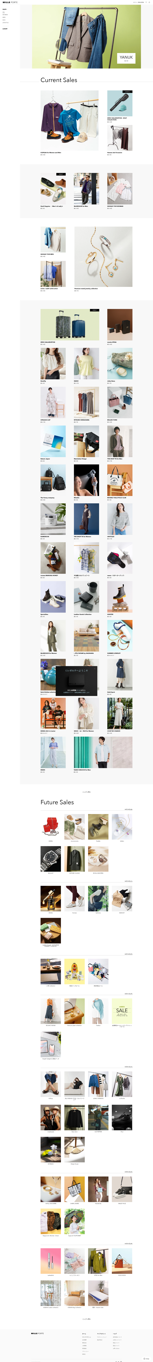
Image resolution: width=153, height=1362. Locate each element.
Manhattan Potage (80, 459)
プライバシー (85, 1351)
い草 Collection (50, 986)
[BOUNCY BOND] (51, 1011)
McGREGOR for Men (81, 206)
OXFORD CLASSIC (74, 873)
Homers (74, 913)
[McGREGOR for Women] (53, 635)
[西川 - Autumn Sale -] (98, 1293)
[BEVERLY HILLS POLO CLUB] (119, 480)
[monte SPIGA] (119, 324)
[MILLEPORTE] (10, 2)
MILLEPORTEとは (86, 1337)
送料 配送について (117, 1337)
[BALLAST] (51, 859)
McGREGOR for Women (49, 653)
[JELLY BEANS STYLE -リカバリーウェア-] (74, 1084)
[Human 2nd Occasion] (119, 138)
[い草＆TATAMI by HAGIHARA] (86, 635)
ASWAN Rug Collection (74, 1307)
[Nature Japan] (53, 441)
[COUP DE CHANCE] (119, 713)
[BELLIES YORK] (119, 402)
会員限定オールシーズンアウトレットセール (122, 1026)
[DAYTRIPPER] (98, 1117)
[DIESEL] (51, 827)
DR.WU (51, 913)
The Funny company (47, 498)
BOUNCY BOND (51, 1025)
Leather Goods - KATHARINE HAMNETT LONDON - (51, 946)
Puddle (98, 841)
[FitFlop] (51, 1084)
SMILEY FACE (122, 1203)
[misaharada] (51, 1117)
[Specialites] (53, 597)
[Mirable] (86, 480)
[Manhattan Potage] (86, 441)
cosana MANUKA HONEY (49, 575)
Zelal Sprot (111, 692)
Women (5, 15)
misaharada (51, 1131)
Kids (4, 20)
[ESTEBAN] (51, 1149)
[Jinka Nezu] (119, 363)
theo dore (74, 1131)
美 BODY (122, 913)
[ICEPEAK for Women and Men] (70, 120)
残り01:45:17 (110, 655)
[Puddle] (98, 827)
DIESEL (51, 841)
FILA (122, 1131)
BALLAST (50, 873)
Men (4, 17)
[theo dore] (74, 1117)
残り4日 (43, 577)
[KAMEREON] (53, 519)
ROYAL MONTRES (98, 873)
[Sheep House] (74, 1149)
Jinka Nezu (111, 381)
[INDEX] (53, 752)
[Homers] (74, 898)
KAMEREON (45, 537)
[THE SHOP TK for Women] (86, 519)
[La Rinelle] (122, 1084)
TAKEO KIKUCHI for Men (82, 770)
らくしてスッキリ (75, 1275)
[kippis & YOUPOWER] (74, 1221)
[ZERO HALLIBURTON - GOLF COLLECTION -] (119, 103)
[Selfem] (122, 827)
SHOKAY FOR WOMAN (115, 206)
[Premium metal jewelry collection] (103, 257)
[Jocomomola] (74, 827)
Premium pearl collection (74, 1025)
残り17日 (76, 383)
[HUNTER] (119, 597)
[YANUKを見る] (86, 36)
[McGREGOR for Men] (86, 188)
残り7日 (76, 290)
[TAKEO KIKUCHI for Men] (103, 752)
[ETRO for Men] (98, 1261)
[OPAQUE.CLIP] (53, 402)
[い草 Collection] (51, 971)
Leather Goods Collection (82, 614)
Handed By (98, 1203)
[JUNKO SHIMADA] (98, 1084)
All (4, 12)
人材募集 (84, 1345)
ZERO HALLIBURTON (48, 342)
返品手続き (99, 1339)
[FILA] (122, 1117)
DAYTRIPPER (98, 1131)
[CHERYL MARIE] (74, 1189)
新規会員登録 (141, 2)
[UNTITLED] (119, 519)
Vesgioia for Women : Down (51, 1235)
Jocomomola (74, 841)
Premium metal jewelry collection (86, 289)
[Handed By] (98, 1189)
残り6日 (43, 461)
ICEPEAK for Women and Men (51, 153)
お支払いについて (117, 1339)
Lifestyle (5, 23)
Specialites (44, 614)
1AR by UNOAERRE (50, 1203)
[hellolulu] (98, 898)
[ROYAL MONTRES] (98, 859)
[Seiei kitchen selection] (53, 674)
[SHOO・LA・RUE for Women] (86, 713)
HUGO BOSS (122, 1275)
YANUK (126, 57)
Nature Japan (45, 459)
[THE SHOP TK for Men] (119, 441)
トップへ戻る (86, 791)
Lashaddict (51, 1275)
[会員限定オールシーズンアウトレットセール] (122, 1011)
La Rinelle (122, 1098)
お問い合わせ (116, 1348)
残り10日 (43, 154)
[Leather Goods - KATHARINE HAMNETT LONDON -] (51, 930)
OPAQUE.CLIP (45, 420)
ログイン (135, 2)
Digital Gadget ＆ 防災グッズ (50, 1058)
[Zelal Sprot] (119, 674)
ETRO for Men (98, 1275)
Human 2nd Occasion (114, 153)
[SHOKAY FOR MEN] (53, 239)
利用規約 (84, 1348)
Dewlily (43, 381)
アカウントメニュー (102, 1337)
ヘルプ (115, 1333)
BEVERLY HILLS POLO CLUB (116, 498)
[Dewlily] (53, 363)
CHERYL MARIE (74, 1203)
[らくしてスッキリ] (74, 1261)
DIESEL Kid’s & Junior (48, 731)
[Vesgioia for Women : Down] (51, 1221)
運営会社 (84, 1342)
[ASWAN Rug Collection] (74, 1293)
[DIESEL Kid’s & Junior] (53, 713)
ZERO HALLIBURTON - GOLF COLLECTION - (117, 119)
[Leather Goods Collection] (86, 597)
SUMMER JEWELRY (114, 653)
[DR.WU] (51, 898)
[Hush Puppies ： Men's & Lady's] (53, 188)
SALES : (5, 9)
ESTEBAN (50, 1164)
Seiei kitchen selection (48, 692)
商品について (116, 1342)
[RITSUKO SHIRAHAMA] (86, 402)
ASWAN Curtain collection (50, 1307)
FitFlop (51, 1098)
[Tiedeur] (98, 1011)
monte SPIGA (111, 342)
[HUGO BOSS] (122, 1261)
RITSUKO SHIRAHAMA (81, 420)
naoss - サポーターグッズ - (116, 575)
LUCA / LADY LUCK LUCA (49, 289)
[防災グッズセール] (74, 971)
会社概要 (84, 1339)
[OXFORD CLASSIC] (74, 859)
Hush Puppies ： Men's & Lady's (52, 206)
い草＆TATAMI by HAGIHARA (84, 653)
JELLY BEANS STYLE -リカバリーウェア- (74, 1099)
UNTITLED (110, 537)
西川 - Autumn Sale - (98, 1307)
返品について (116, 1345)
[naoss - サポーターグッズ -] (119, 558)
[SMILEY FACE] (122, 1189)
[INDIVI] (86, 363)
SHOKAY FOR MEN (47, 254)
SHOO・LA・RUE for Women (84, 731)
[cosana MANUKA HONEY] (53, 558)
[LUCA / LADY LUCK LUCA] (53, 274)
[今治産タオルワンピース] (86, 558)
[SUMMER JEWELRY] (119, 635)
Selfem (122, 841)
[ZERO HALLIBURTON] (70, 324)
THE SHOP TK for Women (82, 537)
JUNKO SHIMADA (98, 1098)
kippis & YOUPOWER (74, 1235)
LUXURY (5, 29)
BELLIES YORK (112, 420)
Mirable (76, 498)
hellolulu (98, 913)
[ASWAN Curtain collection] (51, 1293)
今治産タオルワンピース (82, 575)
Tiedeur (98, 1025)
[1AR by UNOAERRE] (51, 1189)
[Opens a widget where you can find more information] (146, 1359)
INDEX (43, 770)
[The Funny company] (53, 480)
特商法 (83, 1354)
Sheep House (74, 1164)
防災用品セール (98, 986)
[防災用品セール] (98, 971)
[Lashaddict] (51, 1261)
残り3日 (109, 154)
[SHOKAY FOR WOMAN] (119, 188)
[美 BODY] (122, 898)
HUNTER (110, 614)
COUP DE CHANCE (113, 731)
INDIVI (76, 381)
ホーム (84, 1333)
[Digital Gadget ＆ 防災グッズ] (51, 1044)
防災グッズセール (75, 986)
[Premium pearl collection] (74, 1011)
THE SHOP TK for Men (114, 459)
